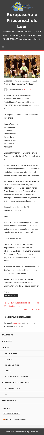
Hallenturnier (11, 295)
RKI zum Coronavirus (15, 420)
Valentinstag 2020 (31, 309)
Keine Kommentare (22, 81)
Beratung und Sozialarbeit (16, 383)
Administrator (29, 89)
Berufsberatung (12, 389)
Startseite (7, 335)
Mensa (8, 371)
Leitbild (8, 359)
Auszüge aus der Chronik (17, 377)
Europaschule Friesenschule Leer (22, 20)
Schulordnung (12, 365)
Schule (5, 347)
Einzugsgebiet (11, 353)
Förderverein (9, 401)
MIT (6, 394)
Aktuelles (35, 81)
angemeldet (17, 323)
